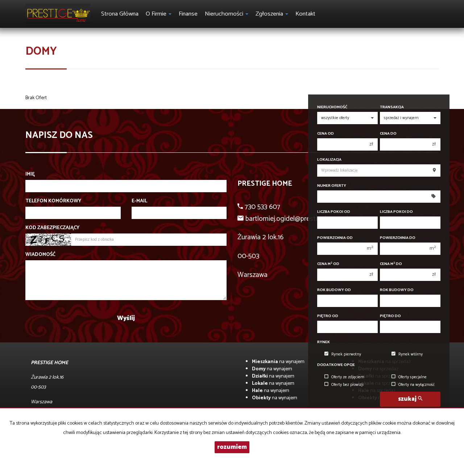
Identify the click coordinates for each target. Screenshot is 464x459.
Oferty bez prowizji (347, 385)
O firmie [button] (157, 14)
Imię (30, 174)
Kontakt (305, 14)
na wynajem (278, 362)
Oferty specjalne (412, 377)
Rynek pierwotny (346, 354)
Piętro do (390, 316)
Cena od (325, 133)
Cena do (388, 133)
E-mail (139, 201)
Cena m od (328, 264)
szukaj (408, 399)
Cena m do (391, 264)
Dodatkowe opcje (336, 365)
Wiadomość (40, 254)
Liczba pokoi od (333, 212)
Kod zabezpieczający (52, 228)
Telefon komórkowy (53, 201)
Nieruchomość (332, 107)
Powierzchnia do (397, 238)
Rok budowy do (397, 290)
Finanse (188, 14)
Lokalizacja (329, 160)
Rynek (323, 342)
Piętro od (327, 316)
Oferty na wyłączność (416, 385)
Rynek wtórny (410, 354)
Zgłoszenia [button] (270, 14)
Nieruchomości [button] (225, 14)
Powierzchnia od (335, 238)
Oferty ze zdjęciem (347, 377)
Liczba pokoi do (396, 212)
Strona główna (119, 14)
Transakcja (392, 107)
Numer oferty (331, 186)
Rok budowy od (334, 290)
